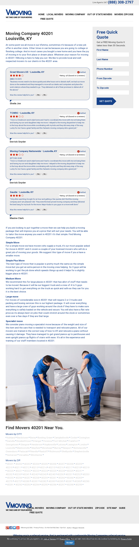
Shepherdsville (81, 451)
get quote (105, 101)
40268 (70, 477)
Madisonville (23, 448)
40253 (86, 474)
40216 (60, 467)
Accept (69, 543)
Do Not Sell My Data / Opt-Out (55, 528)
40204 (36, 464)
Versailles (24, 454)
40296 (53, 484)
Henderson (36, 444)
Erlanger (37, 441)
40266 (61, 477)
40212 (26, 467)
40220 (10, 470)
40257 (27, 477)
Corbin (74, 437)
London (83, 444)
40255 (10, 477)
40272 (17, 481)
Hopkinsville (50, 444)
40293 (27, 484)
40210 (9, 467)
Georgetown (12, 444)
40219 (86, 467)
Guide (122, 508)
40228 (61, 470)
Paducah (23, 451)
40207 (61, 464)
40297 (61, 484)
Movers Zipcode (123, 14)
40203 (27, 464)
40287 (69, 481)
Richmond (55, 451)
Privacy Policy (38, 528)
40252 (77, 474)
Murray (57, 448)
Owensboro (12, 451)
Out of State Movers (99, 14)
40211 (17, 467)
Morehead (47, 448)
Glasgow (24, 444)
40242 (34, 474)
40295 (44, 484)
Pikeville (34, 451)
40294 (36, 484)
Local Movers (55, 14)
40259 (44, 477)
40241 (26, 474)
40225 (53, 470)
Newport (67, 448)
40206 (53, 464)
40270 (9, 481)
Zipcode (100, 508)
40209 (78, 464)
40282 (43, 481)
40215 (51, 467)
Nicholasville (79, 448)
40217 (69, 467)
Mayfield (35, 448)
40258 (36, 477)
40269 (78, 477)
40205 (44, 464)
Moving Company (75, 14)
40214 (43, 467)
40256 (18, 477)
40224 (44, 470)
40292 (18, 484)
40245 (51, 474)
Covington (84, 437)
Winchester (36, 454)
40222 (27, 470)
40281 (34, 481)
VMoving (24, 528)
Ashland (11, 437)
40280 (26, 481)
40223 (36, 470)
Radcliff (44, 451)
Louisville (10, 448)
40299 (78, 484)
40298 (70, 484)
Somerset (12, 454)
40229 (70, 470)
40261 (53, 477)
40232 (9, 474)
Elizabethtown (24, 441)
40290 (86, 481)
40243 (43, 474)
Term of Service (49, 539)
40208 (70, 464)
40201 (10, 464)
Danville (11, 441)
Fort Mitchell (60, 441)
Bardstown (22, 437)
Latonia (62, 444)
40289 (77, 481)
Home (41, 14)
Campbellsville (61, 437)
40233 (17, 474)
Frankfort (73, 441)
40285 (60, 481)
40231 (78, 470)
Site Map (112, 508)
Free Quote (46, 19)
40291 (10, 484)
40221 (18, 470)
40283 (51, 481)
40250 (60, 474)
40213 (34, 467)
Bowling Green (45, 437)
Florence (47, 441)
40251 (69, 474)
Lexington (72, 444)
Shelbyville (67, 451)
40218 (77, 467)
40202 (18, 464)
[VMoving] (24, 14)
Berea (33, 437)
